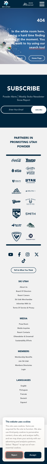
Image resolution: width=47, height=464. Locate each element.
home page (37, 58)
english (23, 386)
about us (23, 287)
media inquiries (23, 328)
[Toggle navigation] (40, 4)
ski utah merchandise (23, 299)
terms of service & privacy (23, 308)
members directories (23, 365)
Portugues (23, 390)
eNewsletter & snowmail (23, 336)
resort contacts (23, 332)
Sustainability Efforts (23, 340)
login (23, 369)
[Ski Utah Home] (6, 4)
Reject (14, 455)
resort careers (23, 295)
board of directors (23, 291)
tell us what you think (23, 270)
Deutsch (23, 398)
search (20, 58)
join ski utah (23, 361)
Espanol (23, 402)
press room (23, 324)
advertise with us (23, 303)
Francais (23, 394)
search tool (37, 47)
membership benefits (23, 357)
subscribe (38, 110)
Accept (33, 455)
